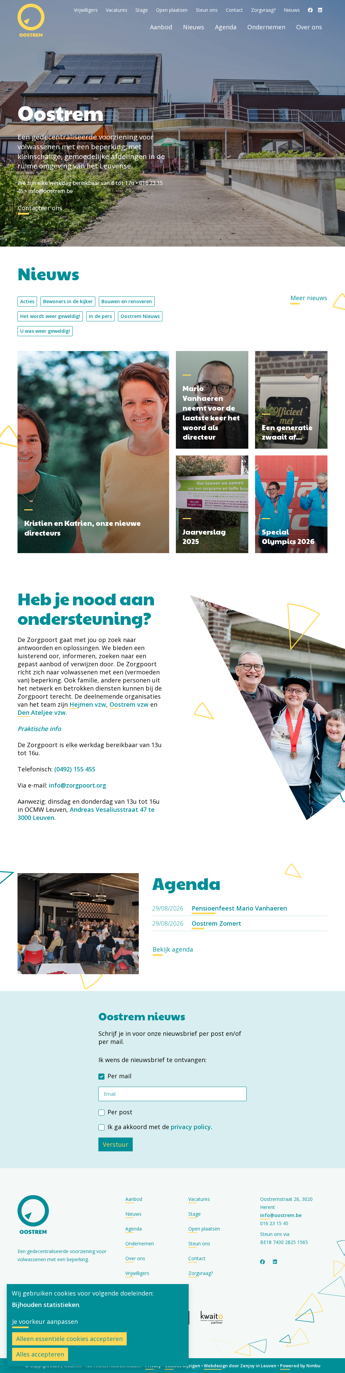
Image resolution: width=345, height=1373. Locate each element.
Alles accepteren (40, 1354)
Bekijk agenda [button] (173, 949)
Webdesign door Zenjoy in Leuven (240, 1366)
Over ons (309, 27)
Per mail (119, 1076)
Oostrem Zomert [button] (216, 923)
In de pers (100, 316)
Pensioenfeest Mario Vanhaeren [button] (239, 908)
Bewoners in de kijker (68, 301)
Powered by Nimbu (300, 1366)
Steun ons (207, 10)
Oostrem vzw (129, 704)
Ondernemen (266, 27)
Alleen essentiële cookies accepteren (69, 1339)
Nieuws (292, 10)
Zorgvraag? (263, 10)
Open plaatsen (172, 10)
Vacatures (116, 10)
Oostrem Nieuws (140, 316)
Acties (27, 301)
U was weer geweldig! (45, 331)
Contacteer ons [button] (40, 208)
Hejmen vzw (87, 704)
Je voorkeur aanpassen (45, 1321)
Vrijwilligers (86, 10)
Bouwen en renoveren (126, 301)
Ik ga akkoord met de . (159, 1127)
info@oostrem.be (50, 191)
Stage (141, 10)
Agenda (226, 27)
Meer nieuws (308, 298)
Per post (119, 1112)
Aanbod (161, 27)
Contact (234, 10)
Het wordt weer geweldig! (50, 316)
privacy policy (191, 1127)
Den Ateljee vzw (42, 712)
